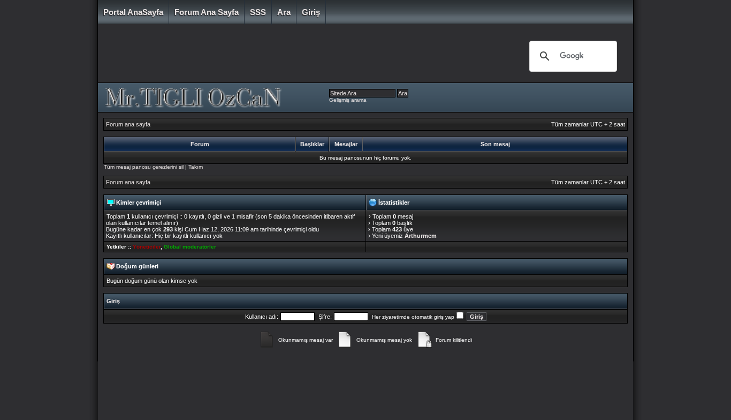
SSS (258, 12)
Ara (284, 12)
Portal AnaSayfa (133, 12)
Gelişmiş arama (348, 100)
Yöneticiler (147, 247)
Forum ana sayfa (206, 12)
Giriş (311, 12)
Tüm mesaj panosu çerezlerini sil (144, 167)
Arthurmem (421, 235)
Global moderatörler (190, 247)
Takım (195, 167)
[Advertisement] (306, 56)
